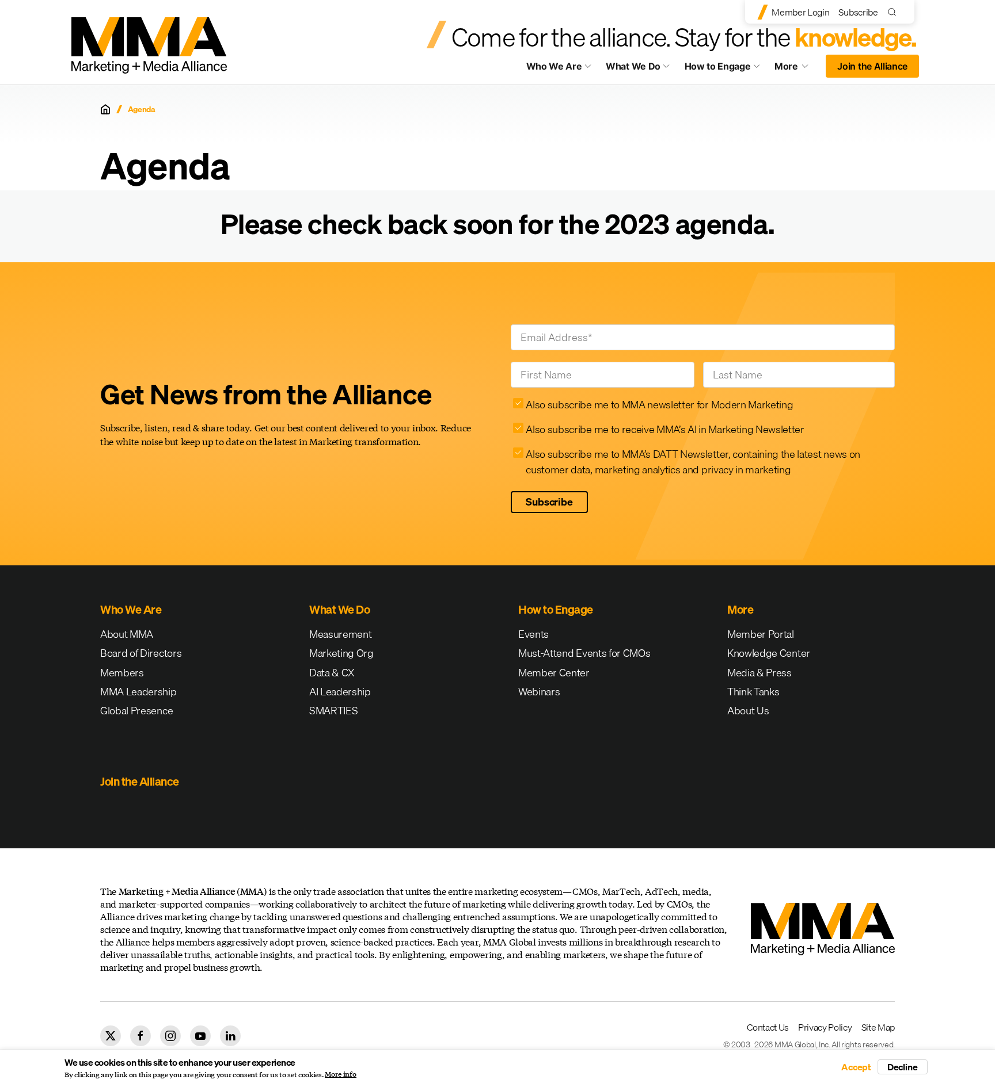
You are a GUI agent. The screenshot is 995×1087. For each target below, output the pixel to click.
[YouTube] (200, 1035)
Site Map (878, 1027)
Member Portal (760, 634)
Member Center (554, 672)
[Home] (105, 109)
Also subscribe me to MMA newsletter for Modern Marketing (659, 404)
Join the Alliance (872, 66)
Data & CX (332, 672)
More (796, 69)
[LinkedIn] (230, 1035)
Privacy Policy (825, 1027)
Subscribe (858, 12)
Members (122, 672)
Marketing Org (341, 653)
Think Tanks (753, 691)
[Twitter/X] (110, 1035)
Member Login (800, 12)
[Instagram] (170, 1035)
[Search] (894, 12)
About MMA (126, 634)
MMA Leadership (138, 691)
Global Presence (136, 710)
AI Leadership (340, 691)
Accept (856, 1066)
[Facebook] (140, 1035)
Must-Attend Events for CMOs (584, 653)
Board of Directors (140, 653)
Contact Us (768, 1027)
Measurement (340, 634)
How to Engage (718, 66)
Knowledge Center (768, 653)
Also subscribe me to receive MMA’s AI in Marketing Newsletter (665, 429)
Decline (902, 1066)
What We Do (633, 66)
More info (340, 1074)
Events (533, 634)
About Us (748, 710)
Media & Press (759, 672)
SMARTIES (333, 710)
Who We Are (554, 66)
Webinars (539, 691)
